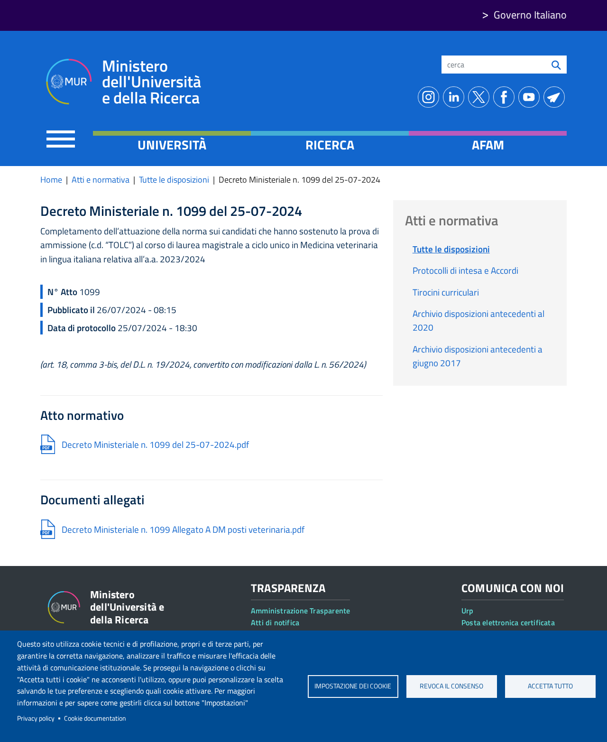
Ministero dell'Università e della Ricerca (151, 82)
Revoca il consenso (451, 686)
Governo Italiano (530, 15)
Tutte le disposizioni (174, 179)
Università (172, 145)
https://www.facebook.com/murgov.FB (505, 97)
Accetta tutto (550, 686)
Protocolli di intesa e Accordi (465, 270)
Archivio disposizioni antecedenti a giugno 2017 (478, 356)
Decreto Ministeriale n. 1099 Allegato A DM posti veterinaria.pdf (183, 529)
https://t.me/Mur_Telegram (556, 97)
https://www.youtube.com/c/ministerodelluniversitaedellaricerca (531, 97)
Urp (467, 610)
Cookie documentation (95, 718)
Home (51, 179)
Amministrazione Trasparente (300, 610)
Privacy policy (36, 718)
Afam (488, 145)
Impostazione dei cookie (352, 686)
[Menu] (60, 138)
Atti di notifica (275, 622)
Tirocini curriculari (446, 292)
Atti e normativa (100, 179)
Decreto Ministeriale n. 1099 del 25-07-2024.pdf (155, 444)
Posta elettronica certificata (508, 622)
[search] (556, 65)
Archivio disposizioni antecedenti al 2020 (478, 320)
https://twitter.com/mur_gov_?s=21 (480, 97)
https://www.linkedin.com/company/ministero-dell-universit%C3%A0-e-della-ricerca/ (455, 97)
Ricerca (329, 145)
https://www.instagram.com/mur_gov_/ (430, 97)
